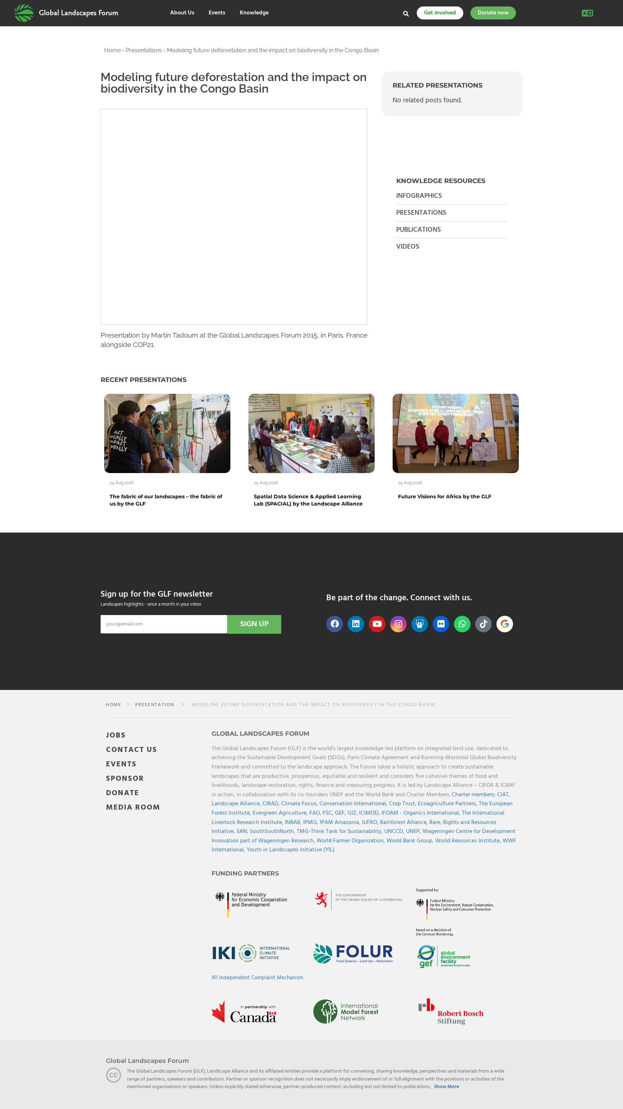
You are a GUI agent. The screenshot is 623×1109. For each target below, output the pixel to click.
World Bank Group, (410, 841)
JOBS (116, 735)
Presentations (144, 50)
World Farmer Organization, (351, 841)
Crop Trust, (403, 804)
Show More (446, 1087)
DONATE (122, 793)
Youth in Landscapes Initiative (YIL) (291, 850)
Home (112, 50)
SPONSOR (125, 779)
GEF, (341, 813)
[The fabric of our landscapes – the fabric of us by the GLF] (167, 433)
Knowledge (254, 13)
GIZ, (353, 813)
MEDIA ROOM (133, 808)
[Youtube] (377, 624)
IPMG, (311, 822)
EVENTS (121, 764)
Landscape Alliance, (237, 804)
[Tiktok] (483, 624)
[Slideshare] (419, 624)
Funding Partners (245, 873)
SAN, (243, 831)
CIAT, (503, 795)
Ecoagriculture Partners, (448, 804)
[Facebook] (334, 624)
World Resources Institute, (469, 841)
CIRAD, (271, 804)
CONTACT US (131, 750)
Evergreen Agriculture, (281, 813)
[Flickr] (441, 624)
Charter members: (474, 795)
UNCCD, (395, 831)
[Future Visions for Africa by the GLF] (456, 433)
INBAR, (294, 822)
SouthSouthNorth (272, 831)
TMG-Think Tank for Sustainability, (340, 831)
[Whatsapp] (462, 624)
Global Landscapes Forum (78, 13)
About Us (182, 13)
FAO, (316, 813)
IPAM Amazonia (339, 822)
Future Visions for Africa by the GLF (444, 496)
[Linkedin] (356, 624)
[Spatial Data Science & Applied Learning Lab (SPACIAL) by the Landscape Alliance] (311, 433)
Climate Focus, (300, 804)
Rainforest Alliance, (404, 822)
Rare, (436, 822)
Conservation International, (354, 804)
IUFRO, (371, 822)
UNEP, (414, 831)
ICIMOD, (370, 813)
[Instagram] (398, 624)
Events (217, 13)
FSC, (329, 813)
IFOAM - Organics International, (421, 813)
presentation (154, 705)
